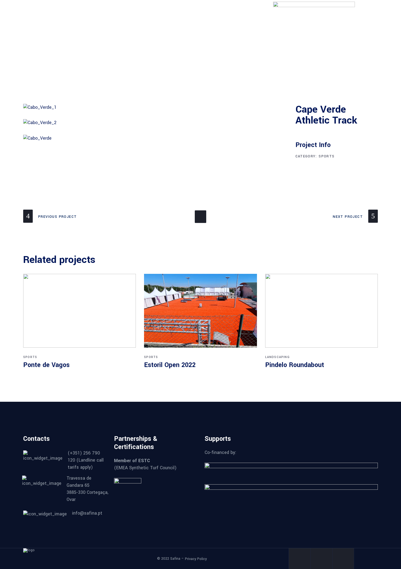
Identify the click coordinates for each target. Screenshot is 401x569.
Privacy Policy (196, 558)
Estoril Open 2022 (170, 364)
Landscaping (277, 357)
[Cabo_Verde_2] (155, 122)
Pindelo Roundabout (294, 364)
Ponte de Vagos (46, 364)
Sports (326, 156)
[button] (368, 58)
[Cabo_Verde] (155, 138)
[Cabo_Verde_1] (155, 107)
